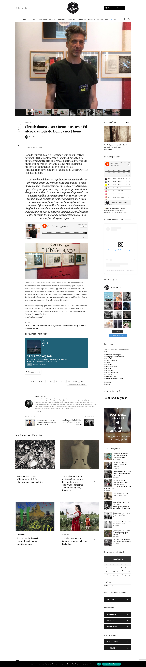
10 (114, 572)
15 (106, 575)
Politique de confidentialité (111, 664)
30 (110, 583)
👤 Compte (114, 19)
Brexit (32, 381)
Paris (82, 381)
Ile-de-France (110, 368)
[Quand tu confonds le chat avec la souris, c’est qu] (118, 296)
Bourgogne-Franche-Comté (115, 357)
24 (114, 579)
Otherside (81, 19)
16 (110, 575)
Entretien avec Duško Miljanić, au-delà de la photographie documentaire (30, 479)
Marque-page (34, 372)
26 (121, 579)
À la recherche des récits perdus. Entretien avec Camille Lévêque (28, 541)
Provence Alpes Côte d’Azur (115, 378)
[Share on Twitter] (19, 130)
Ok (99, 664)
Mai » (111, 585)
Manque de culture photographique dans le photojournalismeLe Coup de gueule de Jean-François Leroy (117, 484)
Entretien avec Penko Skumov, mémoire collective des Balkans (74, 541)
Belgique (109, 382)
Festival (49, 381)
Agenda (90, 19)
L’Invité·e (26, 19)
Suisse (108, 384)
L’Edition (52, 19)
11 (117, 572)
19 (121, 575)
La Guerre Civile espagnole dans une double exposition (122, 540)
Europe (41, 381)
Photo (36, 122)
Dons (107, 19)
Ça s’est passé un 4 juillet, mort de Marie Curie (121, 494)
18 (117, 575)
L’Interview (43, 19)
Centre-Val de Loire (112, 361)
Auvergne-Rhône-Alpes (113, 355)
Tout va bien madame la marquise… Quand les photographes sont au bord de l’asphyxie (121, 505)
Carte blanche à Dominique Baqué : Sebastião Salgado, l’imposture (122, 473)
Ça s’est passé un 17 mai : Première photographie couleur (121, 533)
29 (106, 583)
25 (117, 579)
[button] (129, 23)
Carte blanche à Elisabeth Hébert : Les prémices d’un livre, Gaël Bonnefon (71, 422)
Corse (108, 362)
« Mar (106, 585)
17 (114, 575)
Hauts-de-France (111, 366)
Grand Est (109, 364)
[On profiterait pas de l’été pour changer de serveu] (108, 296)
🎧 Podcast (71, 19)
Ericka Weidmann (34, 137)
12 (121, 572)
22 (106, 579)
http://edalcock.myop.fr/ (34, 317)
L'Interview (28, 122)
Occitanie (109, 374)
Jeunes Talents (72, 381)
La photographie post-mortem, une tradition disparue (120, 464)
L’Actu (33, 19)
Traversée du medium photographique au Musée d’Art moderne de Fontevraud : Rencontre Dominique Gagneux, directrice (74, 483)
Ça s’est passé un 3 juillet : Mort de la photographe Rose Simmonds (115, 147)
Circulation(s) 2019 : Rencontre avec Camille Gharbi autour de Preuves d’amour (46, 423)
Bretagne (109, 359)
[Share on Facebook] (19, 123)
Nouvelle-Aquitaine (112, 372)
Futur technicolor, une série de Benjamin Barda (122, 523)
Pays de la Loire (111, 376)
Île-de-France (60, 381)
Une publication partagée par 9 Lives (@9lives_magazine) (124, 270)
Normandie (109, 370)
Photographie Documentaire (77, 384)
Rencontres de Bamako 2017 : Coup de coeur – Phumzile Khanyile (120, 455)
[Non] (144, 664)
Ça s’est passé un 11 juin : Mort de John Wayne (121, 514)
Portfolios (62, 19)
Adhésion (100, 19)
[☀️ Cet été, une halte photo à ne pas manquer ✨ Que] (127, 296)
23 (110, 579)
